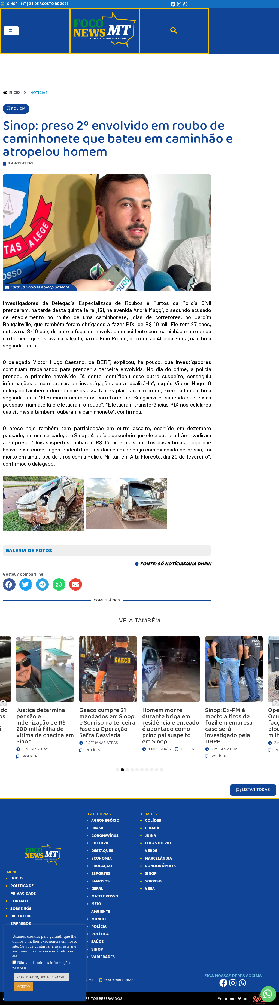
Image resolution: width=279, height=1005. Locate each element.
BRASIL (97, 828)
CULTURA (99, 843)
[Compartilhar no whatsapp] (59, 584)
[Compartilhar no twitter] (25, 584)
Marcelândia (158, 858)
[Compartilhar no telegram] (42, 584)
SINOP (97, 949)
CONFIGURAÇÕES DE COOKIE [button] (41, 977)
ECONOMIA (101, 858)
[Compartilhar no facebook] (9, 584)
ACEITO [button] (23, 987)
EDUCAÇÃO (101, 866)
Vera (150, 888)
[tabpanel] (171, 699)
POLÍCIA (99, 927)
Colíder (153, 820)
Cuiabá (152, 828)
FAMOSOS (100, 881)
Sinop (151, 873)
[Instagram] (179, 4)
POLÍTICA (100, 934)
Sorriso (153, 881)
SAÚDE (97, 942)
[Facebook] (173, 4)
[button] (16, 109)
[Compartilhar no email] (75, 584)
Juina (150, 836)
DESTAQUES (102, 851)
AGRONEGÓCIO (105, 820)
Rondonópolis (160, 866)
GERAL (97, 888)
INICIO (16, 878)
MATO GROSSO (104, 896)
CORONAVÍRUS (105, 836)
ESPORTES (100, 873)
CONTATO (19, 901)
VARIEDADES (103, 957)
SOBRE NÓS (20, 909)
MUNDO (98, 919)
